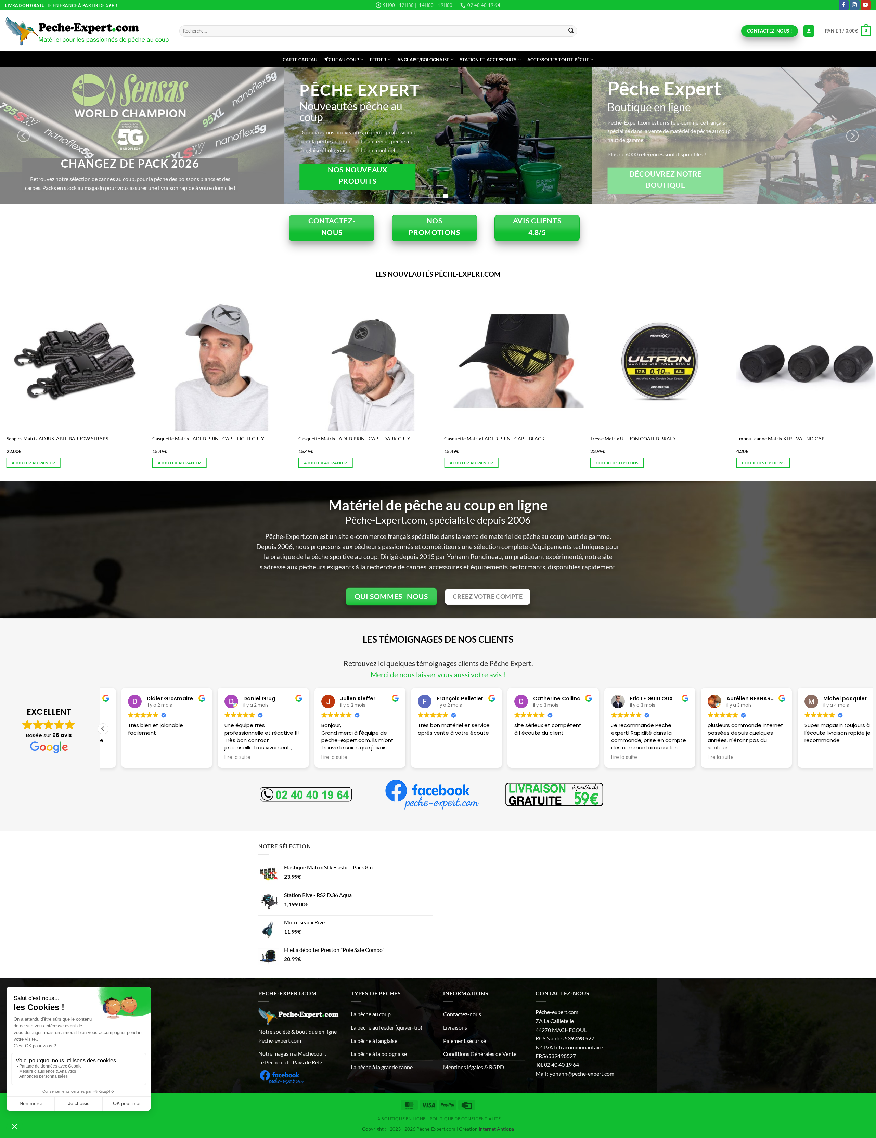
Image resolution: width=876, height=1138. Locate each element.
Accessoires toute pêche (558, 59)
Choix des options (541, 463)
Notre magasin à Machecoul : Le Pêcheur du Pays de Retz (292, 1057)
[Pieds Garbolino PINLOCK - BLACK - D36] (730, 360)
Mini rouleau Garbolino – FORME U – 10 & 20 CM (567, 438)
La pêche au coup (371, 1014)
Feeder (378, 59)
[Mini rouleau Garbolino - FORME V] (438, 360)
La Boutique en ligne (400, 1118)
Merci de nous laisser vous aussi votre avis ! (438, 674)
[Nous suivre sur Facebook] (844, 5)
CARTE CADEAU (300, 59)
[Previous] (23, 136)
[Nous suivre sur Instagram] (855, 5)
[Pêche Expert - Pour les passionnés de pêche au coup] (87, 31)
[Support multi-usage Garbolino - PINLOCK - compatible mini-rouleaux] (146, 360)
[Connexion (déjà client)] (808, 31)
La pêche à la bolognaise (379, 1053)
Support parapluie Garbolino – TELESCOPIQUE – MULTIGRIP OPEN (287, 441)
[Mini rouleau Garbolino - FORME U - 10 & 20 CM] (584, 360)
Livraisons (455, 1027)
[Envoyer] (571, 31)
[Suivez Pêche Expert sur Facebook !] (281, 1076)
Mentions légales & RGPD (473, 1067)
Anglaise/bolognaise (423, 59)
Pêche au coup (341, 59)
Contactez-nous (462, 1014)
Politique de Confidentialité (465, 1118)
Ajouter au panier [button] (833, 463)
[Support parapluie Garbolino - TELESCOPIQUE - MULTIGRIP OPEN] (292, 360)
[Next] (852, 136)
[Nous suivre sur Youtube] (866, 5)
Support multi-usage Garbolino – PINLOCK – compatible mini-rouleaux (142, 441)
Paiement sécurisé (464, 1040)
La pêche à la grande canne (382, 1067)
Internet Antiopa (496, 1129)
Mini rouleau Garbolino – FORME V (407, 438)
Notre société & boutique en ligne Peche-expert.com (297, 1036)
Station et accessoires (488, 59)
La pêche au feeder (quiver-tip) (386, 1027)
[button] (848, 31)
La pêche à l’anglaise (374, 1040)
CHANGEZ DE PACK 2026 (676, 163)
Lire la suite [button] (219, 757)
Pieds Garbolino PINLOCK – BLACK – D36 (705, 438)
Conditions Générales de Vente (479, 1053)
